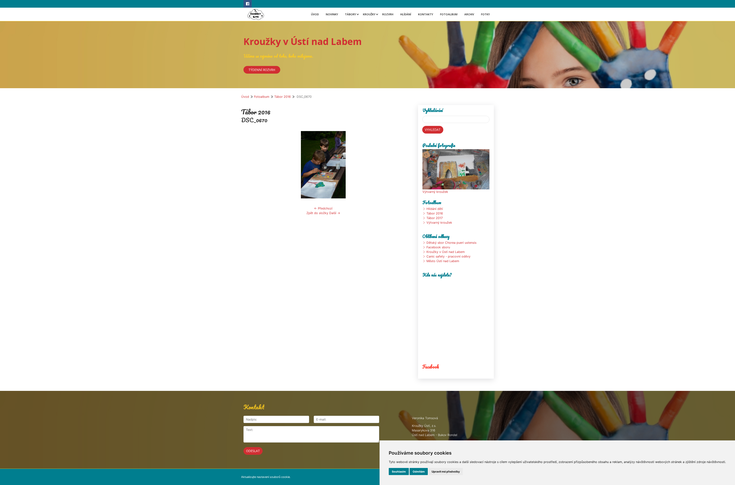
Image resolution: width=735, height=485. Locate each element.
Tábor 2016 (282, 97)
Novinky (332, 14)
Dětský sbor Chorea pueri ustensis (451, 243)
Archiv (469, 14)
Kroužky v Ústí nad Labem (302, 41)
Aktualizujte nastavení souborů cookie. (266, 476)
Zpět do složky (317, 213)
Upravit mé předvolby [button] (446, 471)
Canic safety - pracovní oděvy (448, 256)
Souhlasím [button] (399, 471)
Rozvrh (387, 14)
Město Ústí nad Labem (442, 261)
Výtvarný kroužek (435, 192)
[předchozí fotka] (247, 164)
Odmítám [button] (419, 471)
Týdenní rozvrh (261, 70)
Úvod (315, 14)
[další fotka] (399, 164)
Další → (334, 213)
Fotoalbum (448, 14)
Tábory (350, 14)
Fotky (485, 14)
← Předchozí (323, 208)
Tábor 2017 (434, 218)
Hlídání (405, 14)
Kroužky (369, 14)
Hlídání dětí (434, 209)
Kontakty (425, 14)
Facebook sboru (438, 247)
